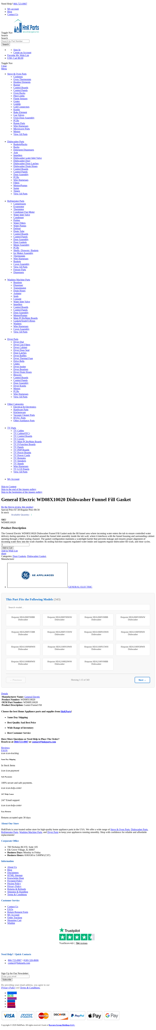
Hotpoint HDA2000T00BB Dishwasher (23, 618)
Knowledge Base (15, 878)
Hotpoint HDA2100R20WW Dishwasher (59, 662)
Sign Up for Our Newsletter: (15, 973)
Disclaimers (13, 872)
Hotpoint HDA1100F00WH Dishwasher (133, 633)
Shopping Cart (14, 920)
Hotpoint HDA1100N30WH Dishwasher (133, 648)
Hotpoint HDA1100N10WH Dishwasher (60, 648)
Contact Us (12, 14)
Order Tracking (14, 917)
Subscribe (6, 979)
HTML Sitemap (15, 875)
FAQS (4, 750)
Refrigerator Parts (15, 201)
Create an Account (22, 52)
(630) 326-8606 (31, 960)
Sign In (16, 49)
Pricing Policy (14, 883)
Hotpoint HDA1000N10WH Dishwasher (96, 633)
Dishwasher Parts (15, 141)
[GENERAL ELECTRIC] (37, 587)
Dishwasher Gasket (36, 556)
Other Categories (15, 404)
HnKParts (66, 711)
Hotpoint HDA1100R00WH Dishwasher (23, 662)
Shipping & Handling (17, 892)
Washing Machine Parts (18, 279)
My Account (13, 479)
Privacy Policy (14, 886)
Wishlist (11, 923)
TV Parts (11, 428)
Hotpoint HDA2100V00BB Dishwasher (96, 662)
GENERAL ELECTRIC (80, 587)
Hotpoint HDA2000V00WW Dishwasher (133, 618)
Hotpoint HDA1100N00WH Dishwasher (23, 648)
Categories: (7, 556)
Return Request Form (17, 912)
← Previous (16, 680)
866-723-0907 (20, 3)
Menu (4, 68)
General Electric (32, 697)
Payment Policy (14, 881)
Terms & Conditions (17, 894)
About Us (12, 867)
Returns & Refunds (16, 889)
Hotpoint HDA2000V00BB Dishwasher (96, 618)
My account (13, 9)
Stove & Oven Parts (17, 74)
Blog (9, 11)
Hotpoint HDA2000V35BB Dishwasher (23, 633)
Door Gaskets (19, 556)
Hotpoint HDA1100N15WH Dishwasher (96, 648)
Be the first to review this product (17, 507)
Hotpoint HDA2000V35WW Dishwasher (59, 633)
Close (4, 66)
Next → (142, 680)
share (3, 553)
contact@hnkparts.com (44, 741)
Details (4, 693)
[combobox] (15, 41)
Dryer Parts (12, 339)
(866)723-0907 (21, 741)
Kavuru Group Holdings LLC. (62, 1025)
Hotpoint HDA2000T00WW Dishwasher (59, 618)
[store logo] (26, 32)
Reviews (5, 747)
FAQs (10, 909)
